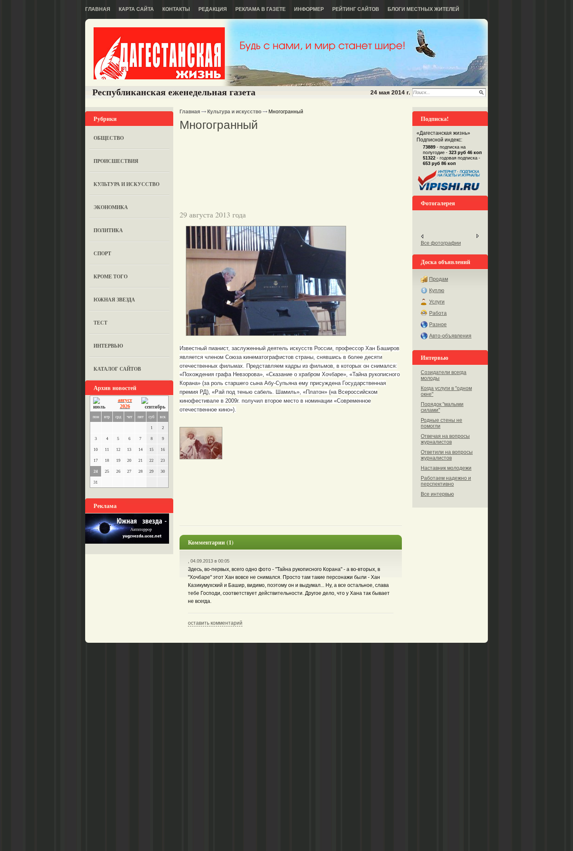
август (125, 400)
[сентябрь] (153, 403)
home (159, 53)
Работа (438, 313)
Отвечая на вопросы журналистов (445, 439)
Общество (109, 137)
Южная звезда (114, 299)
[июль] (100, 403)
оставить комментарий (215, 623)
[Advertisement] (278, 146)
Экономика (111, 207)
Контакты (176, 9)
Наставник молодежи (446, 468)
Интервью (108, 345)
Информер (309, 9)
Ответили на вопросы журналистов (447, 455)
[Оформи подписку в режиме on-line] (449, 191)
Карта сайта (136, 9)
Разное (438, 324)
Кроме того (111, 276)
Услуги (437, 302)
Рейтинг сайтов (355, 9)
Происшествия (116, 161)
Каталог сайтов (117, 368)
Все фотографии (441, 243)
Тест (100, 322)
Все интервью (437, 494)
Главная (97, 9)
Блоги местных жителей (423, 9)
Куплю (436, 290)
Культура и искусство (126, 184)
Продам (438, 279)
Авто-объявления (450, 336)
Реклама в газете (260, 9)
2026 (125, 406)
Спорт (102, 253)
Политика (108, 230)
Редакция (212, 9)
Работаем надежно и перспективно (446, 481)
